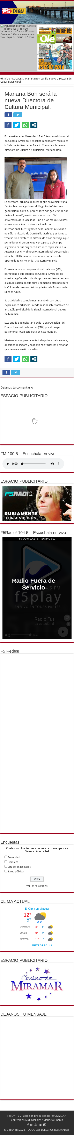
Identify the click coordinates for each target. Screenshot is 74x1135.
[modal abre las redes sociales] (33, 125)
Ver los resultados (36, 885)
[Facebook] (28, 1124)
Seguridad (14, 857)
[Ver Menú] (5, 10)
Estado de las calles (19, 866)
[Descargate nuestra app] (40, 1124)
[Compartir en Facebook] (8, 125)
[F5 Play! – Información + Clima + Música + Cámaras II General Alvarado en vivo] (37, 12)
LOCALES (17, 78)
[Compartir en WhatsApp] (25, 125)
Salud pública (16, 871)
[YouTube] (35, 1124)
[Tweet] (16, 125)
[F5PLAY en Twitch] (44, 1124)
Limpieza (13, 862)
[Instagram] (31, 1124)
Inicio (6, 78)
